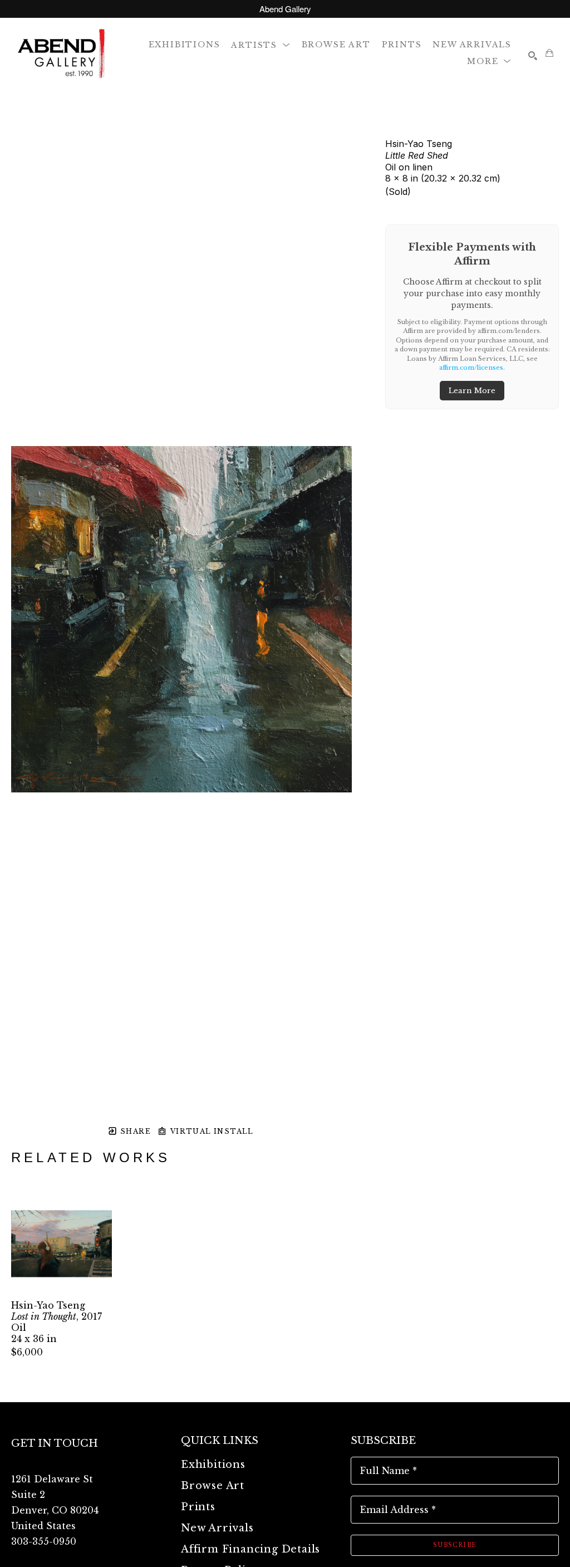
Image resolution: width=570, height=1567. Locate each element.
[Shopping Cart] (549, 52)
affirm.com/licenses (471, 367)
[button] (260, 44)
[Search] (532, 55)
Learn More (472, 390)
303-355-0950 (43, 1541)
